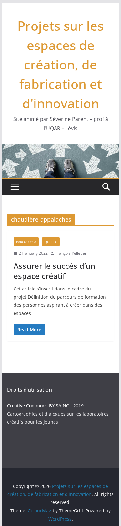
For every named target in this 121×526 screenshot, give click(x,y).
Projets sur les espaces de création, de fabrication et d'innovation (60, 64)
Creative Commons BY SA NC (38, 406)
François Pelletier (70, 253)
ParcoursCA (26, 241)
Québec (51, 241)
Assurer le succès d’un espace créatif (54, 270)
